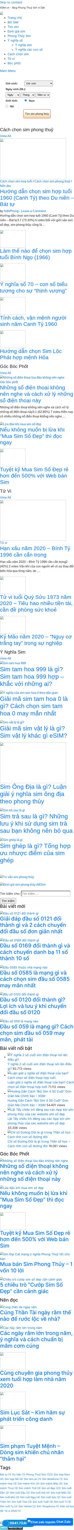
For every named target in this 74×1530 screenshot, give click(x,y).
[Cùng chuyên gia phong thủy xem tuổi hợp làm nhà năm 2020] (13, 1360)
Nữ (12, 106)
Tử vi (11, 58)
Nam (32, 100)
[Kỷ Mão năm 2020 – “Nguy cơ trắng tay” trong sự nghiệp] (13, 624)
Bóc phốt (14, 63)
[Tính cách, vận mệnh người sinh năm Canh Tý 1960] (13, 305)
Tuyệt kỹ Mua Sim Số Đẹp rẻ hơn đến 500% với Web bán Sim (34, 476)
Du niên (18, 1474)
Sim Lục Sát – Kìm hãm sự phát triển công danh (32, 1415)
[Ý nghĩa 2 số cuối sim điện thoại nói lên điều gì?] (41, 1057)
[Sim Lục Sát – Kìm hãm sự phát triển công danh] (13, 1400)
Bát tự (5, 1474)
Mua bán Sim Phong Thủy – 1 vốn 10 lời (36, 1267)
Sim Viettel (27, 1506)
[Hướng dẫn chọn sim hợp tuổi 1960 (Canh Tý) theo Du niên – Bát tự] (33, 158)
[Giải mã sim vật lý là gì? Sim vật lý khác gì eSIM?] (12, 722)
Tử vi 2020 (12, 1510)
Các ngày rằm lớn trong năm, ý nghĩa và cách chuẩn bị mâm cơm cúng (36, 1339)
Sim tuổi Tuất (43, 1501)
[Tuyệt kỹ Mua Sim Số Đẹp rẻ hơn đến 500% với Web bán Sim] (13, 457)
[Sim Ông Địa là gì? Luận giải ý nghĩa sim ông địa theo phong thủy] (33, 762)
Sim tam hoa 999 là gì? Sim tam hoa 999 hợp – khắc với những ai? (32, 676)
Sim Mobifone (52, 1479)
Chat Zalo (63, 1522)
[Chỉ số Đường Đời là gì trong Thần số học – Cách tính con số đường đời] (41, 1134)
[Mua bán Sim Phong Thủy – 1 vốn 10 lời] (37, 1256)
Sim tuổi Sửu (51, 1497)
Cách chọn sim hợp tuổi (16, 181)
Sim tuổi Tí (62, 1501)
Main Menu (8, 71)
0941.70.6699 (21, 1523)
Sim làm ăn (32, 1479)
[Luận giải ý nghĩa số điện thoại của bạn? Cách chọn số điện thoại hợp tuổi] (41, 1075)
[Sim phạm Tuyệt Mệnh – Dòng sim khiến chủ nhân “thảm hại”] (13, 1434)
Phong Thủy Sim (19, 36)
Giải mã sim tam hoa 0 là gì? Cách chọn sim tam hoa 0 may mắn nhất (34, 706)
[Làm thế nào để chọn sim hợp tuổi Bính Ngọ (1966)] (13, 238)
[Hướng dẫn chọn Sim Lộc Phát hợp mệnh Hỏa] (13, 338)
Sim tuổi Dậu (20, 1492)
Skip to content (11, 2)
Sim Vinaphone (48, 1506)
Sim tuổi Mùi (9, 1497)
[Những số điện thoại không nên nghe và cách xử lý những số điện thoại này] (32, 377)
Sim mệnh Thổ (30, 1488)
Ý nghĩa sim (23, 45)
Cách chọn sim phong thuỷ (52, 181)
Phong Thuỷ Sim (39, 1474)
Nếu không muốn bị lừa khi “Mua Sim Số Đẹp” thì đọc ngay (32, 436)
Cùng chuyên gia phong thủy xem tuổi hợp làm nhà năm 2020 (36, 1379)
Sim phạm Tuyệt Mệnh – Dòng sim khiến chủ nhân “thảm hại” (32, 1452)
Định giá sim (16, 31)
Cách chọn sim (18, 54)
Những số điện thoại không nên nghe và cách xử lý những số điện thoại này (36, 394)
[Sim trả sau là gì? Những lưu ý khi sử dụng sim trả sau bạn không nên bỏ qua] (12, 810)
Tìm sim (13, 27)
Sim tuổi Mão (61, 1492)
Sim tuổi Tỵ (9, 1506)
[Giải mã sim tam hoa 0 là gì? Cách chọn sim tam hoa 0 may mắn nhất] (29, 692)
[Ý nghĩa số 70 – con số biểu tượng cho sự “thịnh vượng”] (13, 272)
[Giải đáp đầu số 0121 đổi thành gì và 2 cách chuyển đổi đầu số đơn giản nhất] (19, 913)
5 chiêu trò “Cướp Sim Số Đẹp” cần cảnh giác (31, 1287)
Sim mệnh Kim (28, 1483)
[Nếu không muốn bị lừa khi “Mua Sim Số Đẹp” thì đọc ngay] (20, 424)
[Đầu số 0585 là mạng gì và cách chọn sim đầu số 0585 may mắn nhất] (24, 967)
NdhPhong (11, 211)
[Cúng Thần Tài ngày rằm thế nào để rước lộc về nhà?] (18, 1307)
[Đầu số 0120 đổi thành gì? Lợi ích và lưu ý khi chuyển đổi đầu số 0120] (19, 994)
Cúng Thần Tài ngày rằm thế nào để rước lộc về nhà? (35, 1315)
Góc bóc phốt (9, 382)
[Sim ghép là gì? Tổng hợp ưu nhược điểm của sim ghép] (11, 839)
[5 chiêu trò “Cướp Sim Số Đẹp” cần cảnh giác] (31, 1279)
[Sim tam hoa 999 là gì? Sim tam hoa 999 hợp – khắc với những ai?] (13, 663)
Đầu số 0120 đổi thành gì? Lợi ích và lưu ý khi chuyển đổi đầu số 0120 (33, 1006)
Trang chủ (15, 18)
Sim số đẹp (51, 1488)
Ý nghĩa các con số (29, 49)
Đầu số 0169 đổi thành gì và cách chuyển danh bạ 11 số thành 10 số (35, 951)
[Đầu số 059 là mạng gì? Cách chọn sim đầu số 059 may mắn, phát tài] (19, 1021)
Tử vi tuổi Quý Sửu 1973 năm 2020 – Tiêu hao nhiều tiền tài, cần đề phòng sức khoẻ (36, 603)
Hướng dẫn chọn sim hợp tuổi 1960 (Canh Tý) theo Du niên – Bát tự (37, 197)
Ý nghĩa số (15, 40)
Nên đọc (5, 185)
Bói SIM (13, 22)
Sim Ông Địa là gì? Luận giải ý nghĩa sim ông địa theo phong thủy (33, 794)
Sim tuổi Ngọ (30, 1497)
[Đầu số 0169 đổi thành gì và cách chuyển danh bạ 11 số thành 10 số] (19, 940)
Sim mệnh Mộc (51, 1483)
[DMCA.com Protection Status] (11, 1527)
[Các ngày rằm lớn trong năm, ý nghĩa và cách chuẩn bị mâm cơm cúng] (21, 1327)
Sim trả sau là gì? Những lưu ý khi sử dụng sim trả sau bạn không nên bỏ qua (36, 823)
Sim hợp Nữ (14, 1479)
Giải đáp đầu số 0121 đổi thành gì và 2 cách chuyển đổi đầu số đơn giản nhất (33, 925)
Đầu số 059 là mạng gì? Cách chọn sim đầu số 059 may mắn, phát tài (36, 1032)
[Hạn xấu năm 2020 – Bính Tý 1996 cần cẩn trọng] (33, 520)
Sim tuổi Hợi (40, 1492)
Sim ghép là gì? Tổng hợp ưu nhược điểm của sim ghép (35, 853)
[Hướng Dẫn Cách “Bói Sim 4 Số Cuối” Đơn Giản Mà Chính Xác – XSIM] (41, 1093)
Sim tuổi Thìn (22, 1501)
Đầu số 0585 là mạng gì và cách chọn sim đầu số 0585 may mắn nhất (35, 979)
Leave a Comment (33, 211)
